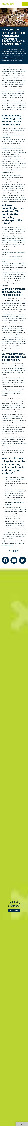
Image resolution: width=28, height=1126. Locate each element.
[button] (5, 560)
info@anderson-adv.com (9, 541)
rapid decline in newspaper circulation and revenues (13, 136)
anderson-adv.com (7, 545)
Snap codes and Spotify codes (15, 334)
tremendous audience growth (11, 156)
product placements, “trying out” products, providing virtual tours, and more (13, 259)
